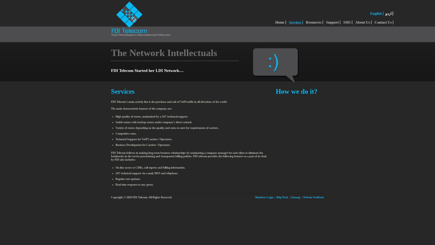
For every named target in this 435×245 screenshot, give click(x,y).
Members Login (264, 197)
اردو (388, 13)
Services (295, 22)
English (376, 13)
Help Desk (282, 197)
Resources (313, 22)
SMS (347, 22)
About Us (362, 22)
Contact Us (383, 22)
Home (279, 22)
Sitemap (295, 197)
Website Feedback (313, 197)
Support (332, 22)
